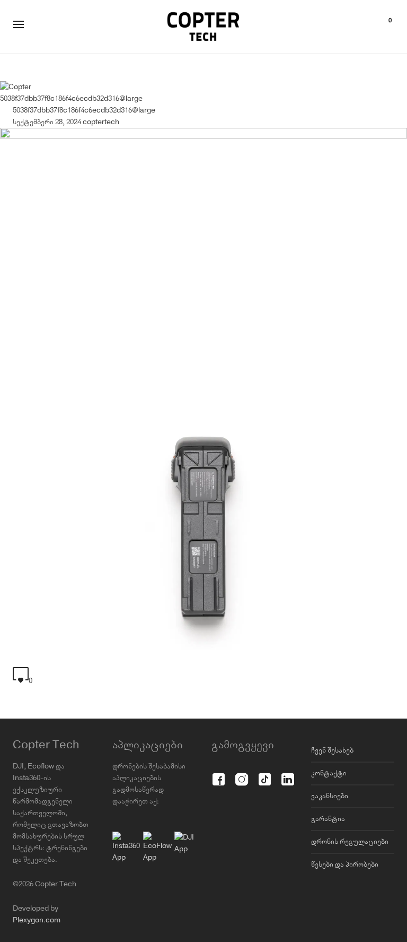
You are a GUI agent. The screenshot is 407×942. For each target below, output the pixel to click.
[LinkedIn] (287, 773)
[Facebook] (218, 773)
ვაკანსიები (329, 796)
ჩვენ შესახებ (332, 750)
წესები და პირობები (344, 864)
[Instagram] (241, 773)
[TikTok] (265, 773)
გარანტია (328, 819)
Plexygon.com (36, 920)
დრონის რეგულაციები (349, 841)
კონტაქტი (329, 773)
